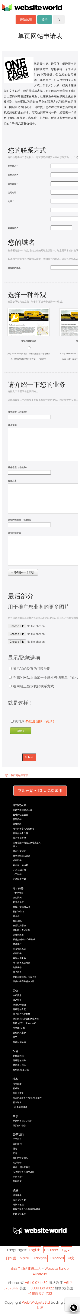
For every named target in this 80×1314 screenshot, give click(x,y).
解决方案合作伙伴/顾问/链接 (26, 1209)
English (34, 1249)
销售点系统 (18, 902)
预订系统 (17, 920)
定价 (15, 991)
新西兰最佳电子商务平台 (24, 976)
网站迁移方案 (19, 1009)
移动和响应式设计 (21, 855)
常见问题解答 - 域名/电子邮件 (27, 1097)
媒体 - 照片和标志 (21, 1167)
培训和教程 (18, 1204)
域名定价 (17, 1000)
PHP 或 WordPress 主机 (24, 1023)
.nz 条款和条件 (20, 1107)
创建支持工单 (19, 1213)
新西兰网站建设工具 (22, 810)
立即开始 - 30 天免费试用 (40, 790)
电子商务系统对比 (21, 962)
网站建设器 (19, 805)
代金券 (16, 916)
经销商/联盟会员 (21, 1069)
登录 (45, 19)
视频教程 (17, 824)
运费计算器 (18, 934)
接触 (15, 1190)
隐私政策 (17, 1181)
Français (40, 1258)
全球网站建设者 (20, 814)
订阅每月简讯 (19, 1065)
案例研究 (17, 1144)
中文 (71, 1258)
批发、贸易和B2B (21, 906)
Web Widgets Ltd (36, 1302)
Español (57, 1258)
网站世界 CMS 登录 (22, 1120)
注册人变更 (18, 1093)
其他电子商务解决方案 (23, 981)
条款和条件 (18, 1176)
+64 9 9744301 (36, 1282)
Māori (24, 1258)
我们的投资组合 (20, 1158)
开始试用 (26, 19)
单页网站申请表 (19, 775)
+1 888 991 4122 (40, 1293)
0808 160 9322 (42, 1288)
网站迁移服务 (19, 1060)
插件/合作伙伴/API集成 (24, 939)
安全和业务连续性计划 (23, 1172)
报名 (15, 1051)
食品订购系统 (19, 925)
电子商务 (18, 888)
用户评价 (17, 1162)
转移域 (16, 1088)
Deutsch (51, 1249)
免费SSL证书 (19, 1028)
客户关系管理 (19, 838)
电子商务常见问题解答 (23, 828)
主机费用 (17, 995)
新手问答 (17, 819)
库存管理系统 (19, 948)
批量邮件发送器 (20, 833)
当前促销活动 (19, 1042)
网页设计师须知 (20, 865)
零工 (15, 1037)
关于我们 (18, 1135)
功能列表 (17, 860)
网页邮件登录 (19, 1125)
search (58, 19)
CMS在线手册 (19, 869)
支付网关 (17, 897)
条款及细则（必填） (40, 721)
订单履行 (17, 944)
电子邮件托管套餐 (21, 1014)
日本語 (11, 1258)
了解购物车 (18, 892)
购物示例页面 (19, 958)
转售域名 (17, 1102)
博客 (15, 1148)
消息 (15, 1153)
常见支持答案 (19, 1199)
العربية (66, 1249)
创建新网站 (18, 1055)
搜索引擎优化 (19, 851)
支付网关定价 (19, 1032)
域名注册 (17, 1083)
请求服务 (17, 1195)
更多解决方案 (19, 879)
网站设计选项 (19, 1004)
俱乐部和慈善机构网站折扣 (26, 1018)
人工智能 (17, 874)
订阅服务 (17, 967)
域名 (15, 1079)
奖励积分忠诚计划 (21, 930)
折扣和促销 (18, 911)
